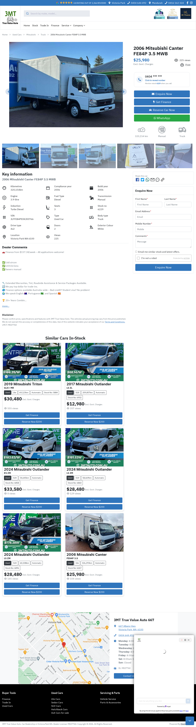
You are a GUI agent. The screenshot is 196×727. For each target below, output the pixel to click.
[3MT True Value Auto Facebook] (188, 2)
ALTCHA (187, 258)
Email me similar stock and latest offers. (159, 251)
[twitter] (142, 180)
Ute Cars (55, 699)
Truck (43, 34)
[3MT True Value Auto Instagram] (192, 2)
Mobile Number (143, 223)
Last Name (170, 198)
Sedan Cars (57, 702)
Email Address (143, 211)
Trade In (44, 25)
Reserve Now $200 (32, 421)
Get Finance (163, 102)
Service (65, 25)
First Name (141, 198)
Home (27, 25)
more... (5, 306)
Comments (141, 236)
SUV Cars (56, 705)
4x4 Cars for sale (60, 712)
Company (78, 25)
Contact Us (129, 675)
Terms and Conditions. (115, 322)
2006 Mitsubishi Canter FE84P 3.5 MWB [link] (68, 34)
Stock (35, 25)
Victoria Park (118, 2)
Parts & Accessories (110, 702)
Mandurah (157, 2)
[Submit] (27, 13)
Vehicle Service (108, 699)
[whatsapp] (147, 180)
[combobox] (57, 13)
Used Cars (17, 34)
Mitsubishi (31, 34)
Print (187, 64)
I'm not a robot (149, 258)
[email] (152, 180)
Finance (55, 25)
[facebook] (137, 180)
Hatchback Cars (59, 709)
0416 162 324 (176, 2)
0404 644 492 (138, 2)
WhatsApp (163, 118)
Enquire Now (163, 267)
